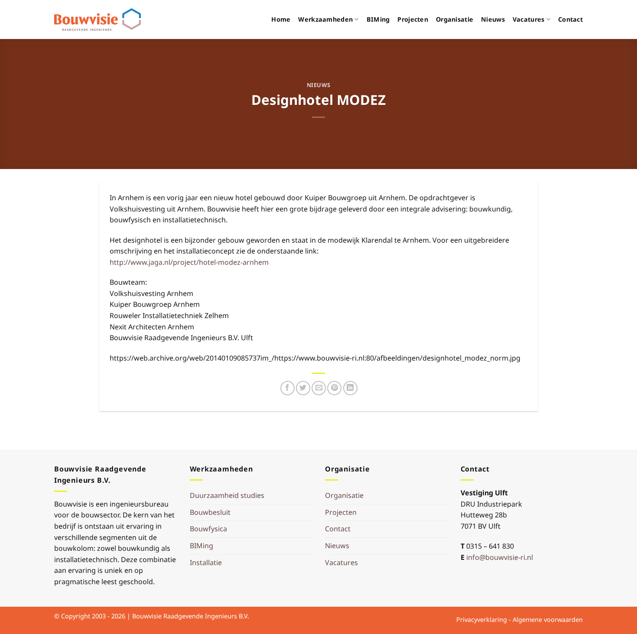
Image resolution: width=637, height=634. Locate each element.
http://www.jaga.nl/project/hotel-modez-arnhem (189, 262)
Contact (570, 19)
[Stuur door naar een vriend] (319, 388)
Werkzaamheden (325, 19)
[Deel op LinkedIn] (350, 388)
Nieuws (493, 19)
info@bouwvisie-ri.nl (499, 557)
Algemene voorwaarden (548, 619)
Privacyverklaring (481, 619)
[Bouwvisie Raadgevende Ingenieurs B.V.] (97, 19)
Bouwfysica (208, 528)
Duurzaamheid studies (227, 495)
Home (280, 19)
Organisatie (454, 19)
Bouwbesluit (210, 512)
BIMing (378, 19)
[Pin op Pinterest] (334, 388)
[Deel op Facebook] (287, 388)
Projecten (412, 19)
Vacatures (529, 19)
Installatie (206, 562)
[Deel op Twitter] (303, 388)
